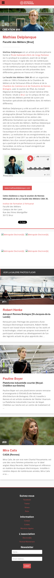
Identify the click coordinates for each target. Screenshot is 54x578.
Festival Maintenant (27, 541)
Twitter (27, 503)
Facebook (27, 500)
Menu (3, 2)
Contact (27, 520)
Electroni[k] (27, 538)
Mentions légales (27, 528)
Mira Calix (10, 450)
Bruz (23, 94)
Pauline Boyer (13, 378)
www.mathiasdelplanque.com (17, 188)
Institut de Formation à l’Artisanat (18, 203)
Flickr (27, 511)
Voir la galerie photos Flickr (19, 272)
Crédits (27, 524)
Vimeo (27, 507)
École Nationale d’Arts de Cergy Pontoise (30, 55)
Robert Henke (12, 309)
